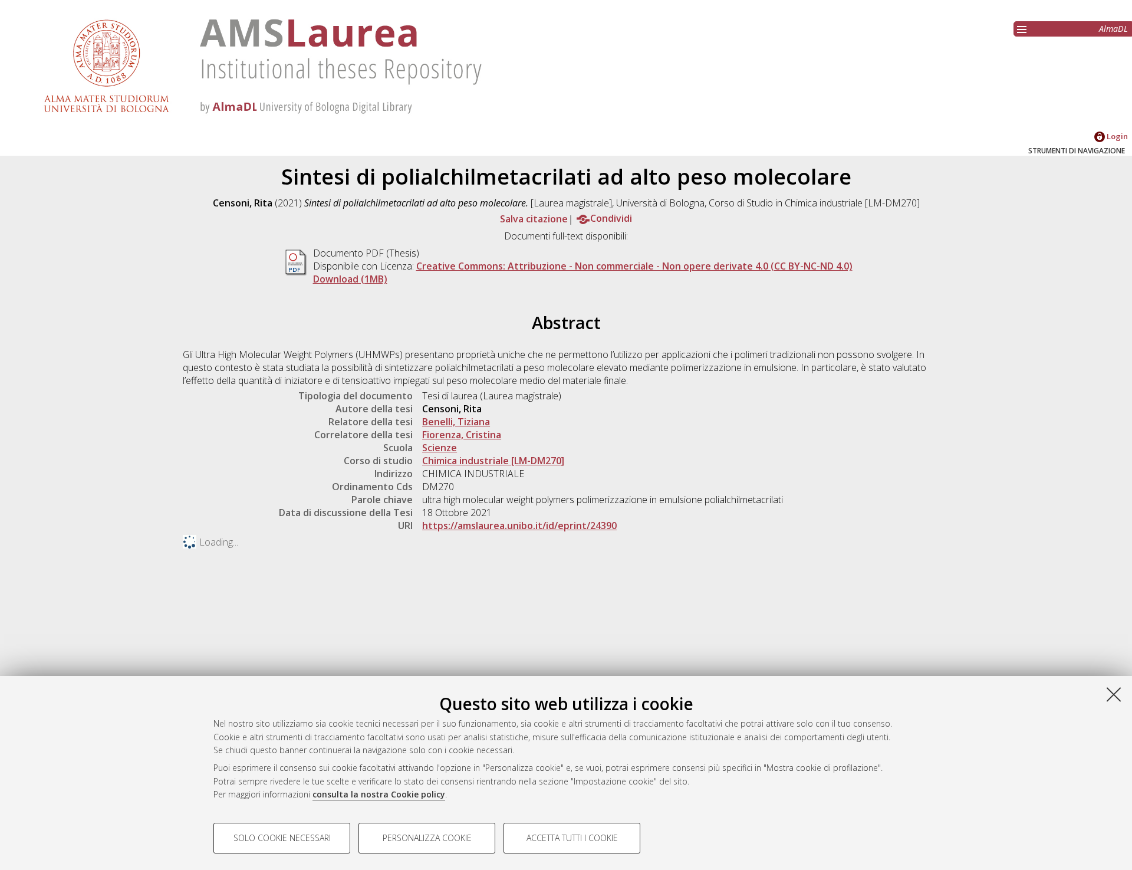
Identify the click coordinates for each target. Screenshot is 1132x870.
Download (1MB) (350, 279)
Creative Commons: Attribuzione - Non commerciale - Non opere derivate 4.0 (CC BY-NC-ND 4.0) (634, 266)
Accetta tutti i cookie (572, 837)
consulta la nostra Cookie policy (378, 794)
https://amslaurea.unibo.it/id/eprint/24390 (519, 525)
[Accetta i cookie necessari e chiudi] (1113, 694)
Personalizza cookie (427, 837)
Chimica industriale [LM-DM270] (493, 460)
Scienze (439, 447)
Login (1116, 136)
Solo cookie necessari (282, 837)
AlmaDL (1113, 28)
